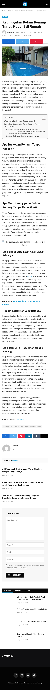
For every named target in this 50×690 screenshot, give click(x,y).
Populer (7, 590)
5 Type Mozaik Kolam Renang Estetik (32, 609)
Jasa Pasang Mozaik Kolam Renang (31, 621)
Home (4, 11)
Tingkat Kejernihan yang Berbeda (20, 133)
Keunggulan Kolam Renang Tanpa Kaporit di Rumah (22, 427)
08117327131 (22, 419)
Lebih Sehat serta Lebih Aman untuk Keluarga (24, 129)
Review (27, 590)
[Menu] (3, 3)
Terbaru (17, 590)
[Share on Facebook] (8, 41)
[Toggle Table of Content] (42, 118)
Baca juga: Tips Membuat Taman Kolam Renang (31, 131)
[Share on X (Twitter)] (22, 41)
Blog (9, 11)
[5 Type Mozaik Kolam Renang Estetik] (8, 612)
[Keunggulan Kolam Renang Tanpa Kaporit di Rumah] (25, 61)
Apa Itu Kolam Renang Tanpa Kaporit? (20, 121)
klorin (29, 276)
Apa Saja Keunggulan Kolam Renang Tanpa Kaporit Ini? (22, 125)
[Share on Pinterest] (36, 41)
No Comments (15, 35)
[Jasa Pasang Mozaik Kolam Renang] (8, 624)
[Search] (46, 3)
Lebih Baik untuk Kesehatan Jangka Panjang (24, 136)
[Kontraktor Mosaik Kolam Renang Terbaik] (8, 637)
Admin (11, 32)
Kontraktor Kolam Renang (33, 683)
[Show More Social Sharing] (45, 41)
